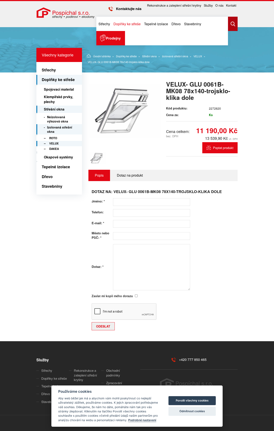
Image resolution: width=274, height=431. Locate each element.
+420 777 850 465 (193, 359)
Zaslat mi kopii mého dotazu (112, 296)
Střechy (104, 23)
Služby (208, 5)
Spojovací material (59, 89)
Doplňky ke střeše (127, 23)
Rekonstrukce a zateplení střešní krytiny (174, 5)
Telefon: (98, 212)
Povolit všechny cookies (192, 400)
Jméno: (98, 201)
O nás (219, 5)
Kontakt (231, 5)
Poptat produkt (223, 147)
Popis (99, 175)
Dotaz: (98, 266)
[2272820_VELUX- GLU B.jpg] (124, 110)
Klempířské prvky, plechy (58, 99)
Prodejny (113, 38)
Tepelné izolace (156, 23)
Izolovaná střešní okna (175, 56)
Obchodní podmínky (113, 372)
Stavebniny (192, 23)
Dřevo (176, 23)
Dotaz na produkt (130, 175)
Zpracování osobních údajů (116, 385)
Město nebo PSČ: (100, 235)
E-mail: (98, 223)
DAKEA (54, 149)
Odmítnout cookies (192, 411)
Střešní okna (149, 56)
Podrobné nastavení (142, 420)
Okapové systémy (58, 157)
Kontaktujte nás (128, 8)
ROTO (53, 138)
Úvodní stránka (102, 56)
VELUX (198, 56)
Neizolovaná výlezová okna (57, 119)
